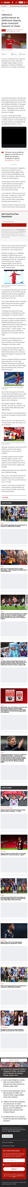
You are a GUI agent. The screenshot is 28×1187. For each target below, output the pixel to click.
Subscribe (21, 2)
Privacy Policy (19, 1174)
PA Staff (10, 29)
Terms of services (20, 229)
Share (5, 54)
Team (3, 10)
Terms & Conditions (13, 1176)
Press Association (17, 29)
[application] (14, 136)
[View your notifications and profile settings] (12, 2)
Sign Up (14, 1169)
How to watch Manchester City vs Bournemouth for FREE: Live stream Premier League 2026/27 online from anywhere (14, 1094)
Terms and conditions (7, 1142)
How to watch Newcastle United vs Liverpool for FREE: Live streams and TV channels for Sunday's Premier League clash (14, 1072)
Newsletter (23, 54)
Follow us (15, 54)
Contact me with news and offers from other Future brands (14, 1164)
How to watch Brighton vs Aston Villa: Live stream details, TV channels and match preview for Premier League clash (14, 1083)
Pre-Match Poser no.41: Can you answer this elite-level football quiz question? (14, 1119)
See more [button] (14, 164)
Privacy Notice (22, 231)
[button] (2, 2)
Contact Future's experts (8, 1146)
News (3, 30)
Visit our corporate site (14, 1131)
